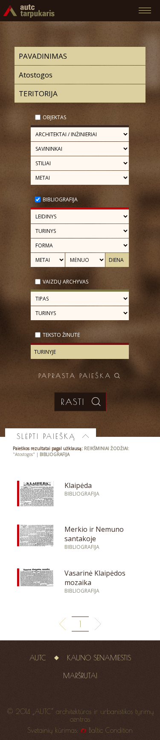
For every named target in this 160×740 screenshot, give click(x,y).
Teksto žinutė (61, 334)
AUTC (37, 658)
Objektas (54, 117)
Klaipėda (78, 485)
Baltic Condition (111, 730)
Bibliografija (60, 199)
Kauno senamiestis (99, 658)
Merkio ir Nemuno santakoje (94, 534)
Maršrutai (80, 676)
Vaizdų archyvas (65, 281)
